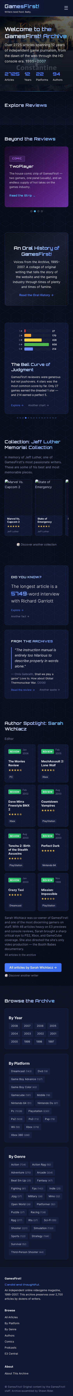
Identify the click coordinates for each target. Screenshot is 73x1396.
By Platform (19, 1063)
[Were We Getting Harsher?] (20, 418)
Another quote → (50, 689)
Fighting (18, 1188)
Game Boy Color (24, 1087)
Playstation (38, 1111)
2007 (27, 1025)
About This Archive (16, 1373)
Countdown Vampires (49, 803)
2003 (27, 1033)
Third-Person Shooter (27, 1252)
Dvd (43, 1071)
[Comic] (35, 211)
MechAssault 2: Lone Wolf (52, 763)
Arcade (45, 1172)
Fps (37, 1188)
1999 (27, 1041)
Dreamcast (21, 1071)
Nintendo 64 (21, 1103)
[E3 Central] (42, 211)
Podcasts (10, 1347)
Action (18, 1164)
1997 (51, 1041)
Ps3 (34, 1119)
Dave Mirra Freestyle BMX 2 (19, 805)
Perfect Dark (50, 846)
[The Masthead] (36, 418)
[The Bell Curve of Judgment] (25, 418)
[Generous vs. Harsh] (39, 418)
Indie (55, 1188)
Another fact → (20, 616)
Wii (15, 1127)
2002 (40, 1033)
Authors (9, 1335)
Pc (16, 1111)
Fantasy (45, 1180)
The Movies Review (16, 763)
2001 (53, 1033)
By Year (15, 1017)
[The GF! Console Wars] (17, 418)
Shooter (19, 1228)
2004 (14, 1033)
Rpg (16, 1220)
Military (35, 1196)
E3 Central (11, 1353)
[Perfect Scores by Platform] (50, 418)
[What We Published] (53, 418)
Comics (9, 1341)
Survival (18, 1244)
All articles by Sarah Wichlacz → (33, 967)
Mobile (43, 1095)
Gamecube (21, 1095)
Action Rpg (41, 1164)
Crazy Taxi (16, 890)
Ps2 (16, 1119)
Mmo (54, 1196)
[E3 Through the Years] (42, 418)
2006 (40, 1025)
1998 (39, 1041)
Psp (50, 1119)
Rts (33, 1220)
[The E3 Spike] (47, 418)
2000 (14, 1041)
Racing (38, 1212)
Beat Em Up (21, 1180)
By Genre (17, 1156)
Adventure (21, 1172)
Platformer (46, 1204)
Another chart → (38, 405)
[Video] (38, 211)
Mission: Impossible (49, 892)
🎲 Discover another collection (36, 544)
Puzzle (18, 1212)
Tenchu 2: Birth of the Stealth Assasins (19, 849)
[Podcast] (31, 211)
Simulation (43, 1228)
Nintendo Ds (48, 1103)
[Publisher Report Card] (23, 418)
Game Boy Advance (26, 1079)
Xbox (32, 1127)
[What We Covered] (31, 418)
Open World (21, 1204)
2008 (14, 1025)
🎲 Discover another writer (21, 975)
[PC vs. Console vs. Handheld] (55, 418)
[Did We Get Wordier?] (45, 418)
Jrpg (16, 1196)
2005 (53, 1025)
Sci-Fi (50, 1220)
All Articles (11, 1317)
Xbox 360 (20, 1134)
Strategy (40, 1236)
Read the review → (23, 689)
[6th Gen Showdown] (34, 418)
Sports (18, 1236)
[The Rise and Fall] (28, 418)
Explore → (17, 405)
